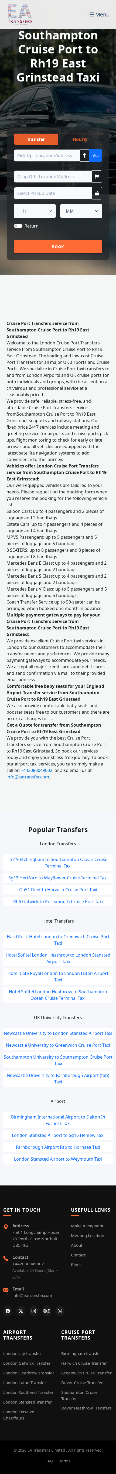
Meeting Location (87, 1235)
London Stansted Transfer (27, 1402)
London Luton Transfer (24, 1382)
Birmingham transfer (81, 1353)
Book (58, 246)
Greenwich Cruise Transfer (86, 1372)
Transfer (36, 139)
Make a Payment (87, 1225)
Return (32, 226)
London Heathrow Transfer (28, 1372)
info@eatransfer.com (27, 777)
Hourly (80, 139)
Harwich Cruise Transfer (84, 1363)
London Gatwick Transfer (26, 1363)
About (76, 1245)
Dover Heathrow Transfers (86, 1408)
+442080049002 (36, 770)
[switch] (18, 226)
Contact (78, 1255)
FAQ (49, 1460)
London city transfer (22, 1353)
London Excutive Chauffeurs (18, 1415)
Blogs (76, 1264)
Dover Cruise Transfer (82, 1382)
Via (96, 155)
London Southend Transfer (28, 1392)
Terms (64, 1460)
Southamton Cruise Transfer (79, 1395)
